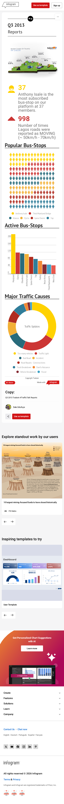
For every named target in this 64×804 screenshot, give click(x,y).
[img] (32, 160)
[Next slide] (12, 522)
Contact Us (9, 729)
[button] (20, 213)
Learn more (32, 648)
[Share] (8, 416)
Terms (7, 779)
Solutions (8, 703)
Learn (7, 708)
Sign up (56, 5)
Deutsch (14, 735)
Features (8, 698)
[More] (58, 17)
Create (7, 692)
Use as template (40, 5)
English (6, 735)
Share (10, 383)
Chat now (22, 729)
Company (8, 714)
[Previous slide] (5, 522)
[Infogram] (10, 5)
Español (31, 735)
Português (23, 735)
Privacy (16, 779)
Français (39, 735)
